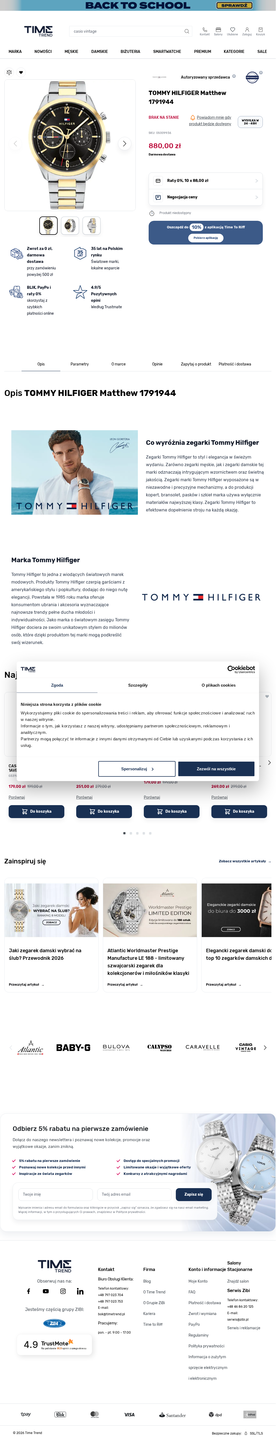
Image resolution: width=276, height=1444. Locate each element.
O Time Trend (154, 1292)
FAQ (191, 1292)
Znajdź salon (238, 1281)
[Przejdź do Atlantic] (30, 1047)
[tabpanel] (137, 519)
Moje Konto (198, 1281)
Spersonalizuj (134, 768)
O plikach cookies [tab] (219, 685)
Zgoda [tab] (57, 685)
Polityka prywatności (206, 1346)
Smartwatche (167, 51)
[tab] (41, 364)
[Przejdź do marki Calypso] (159, 1047)
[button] (70, 144)
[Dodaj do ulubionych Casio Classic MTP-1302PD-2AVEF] (267, 696)
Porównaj (17, 797)
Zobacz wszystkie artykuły (245, 861)
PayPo (194, 1324)
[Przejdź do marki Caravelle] (202, 1047)
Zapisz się (193, 1194)
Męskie (71, 51)
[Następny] (124, 143)
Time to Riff (153, 1324)
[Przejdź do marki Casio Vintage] (245, 1047)
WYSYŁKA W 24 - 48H (250, 122)
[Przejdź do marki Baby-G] (73, 1047)
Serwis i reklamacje (243, 1328)
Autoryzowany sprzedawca (205, 77)
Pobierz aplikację (206, 238)
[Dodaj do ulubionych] (21, 72)
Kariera (149, 1313)
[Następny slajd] (269, 762)
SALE (262, 51)
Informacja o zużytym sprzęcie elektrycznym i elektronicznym (207, 1368)
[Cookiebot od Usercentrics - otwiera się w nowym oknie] (231, 670)
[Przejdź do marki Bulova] (116, 1047)
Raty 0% (212, 180)
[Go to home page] (38, 31)
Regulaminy (198, 1335)
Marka (15, 51)
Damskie (99, 51)
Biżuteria (130, 51)
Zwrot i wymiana (202, 1313)
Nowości (43, 51)
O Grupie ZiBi (154, 1303)
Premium (202, 51)
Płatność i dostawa (204, 1303)
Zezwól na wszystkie (216, 768)
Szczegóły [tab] (138, 685)
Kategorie (234, 51)
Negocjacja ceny (212, 197)
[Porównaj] (9, 72)
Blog (147, 1281)
